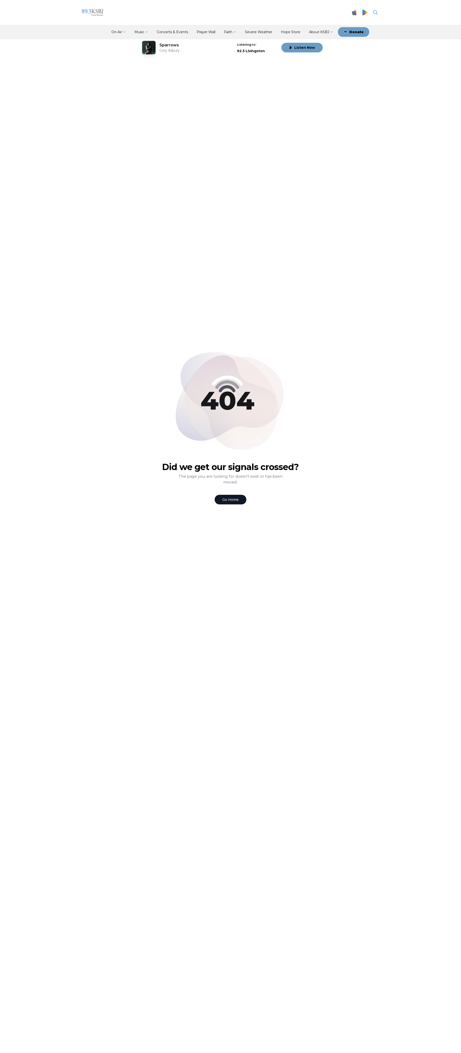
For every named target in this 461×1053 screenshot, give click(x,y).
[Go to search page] (375, 12)
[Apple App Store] (354, 12)
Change (268, 44)
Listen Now (304, 47)
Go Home (230, 499)
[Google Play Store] (365, 13)
